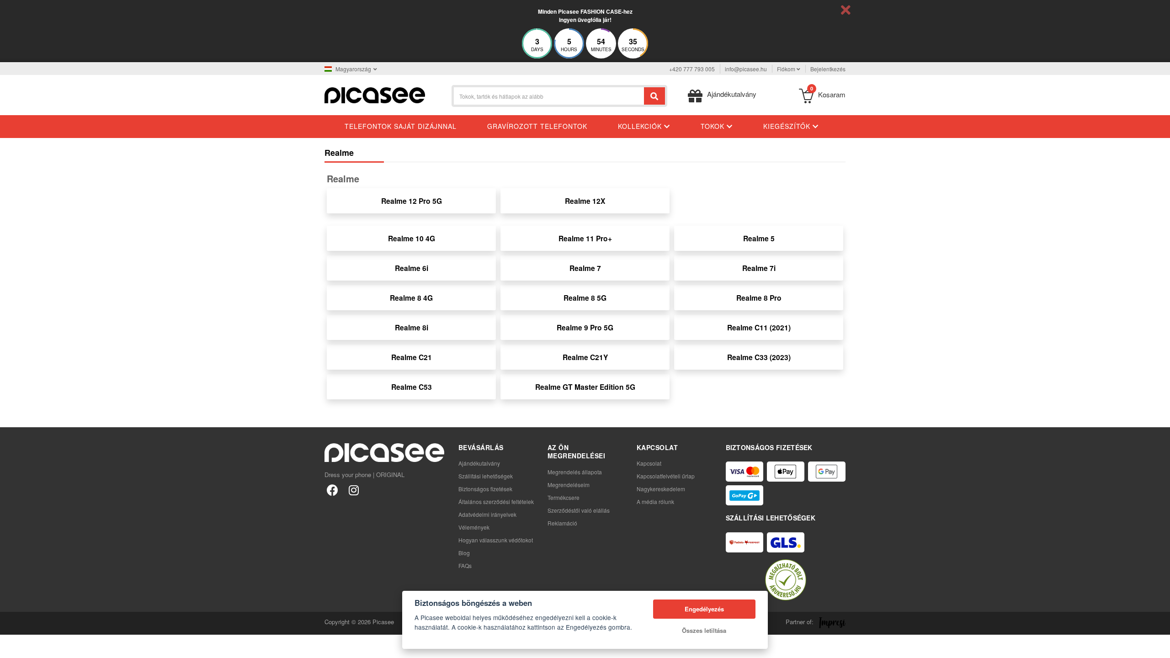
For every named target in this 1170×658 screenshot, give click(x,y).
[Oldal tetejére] (12, 646)
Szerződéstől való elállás (579, 510)
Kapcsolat (649, 463)
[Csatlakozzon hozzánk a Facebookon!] (332, 489)
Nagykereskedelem (661, 489)
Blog (464, 553)
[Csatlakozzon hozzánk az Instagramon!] (353, 489)
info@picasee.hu (746, 69)
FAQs (465, 565)
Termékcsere (564, 497)
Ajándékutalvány (479, 463)
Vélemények (473, 527)
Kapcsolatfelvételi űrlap (666, 476)
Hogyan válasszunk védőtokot (495, 540)
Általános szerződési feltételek (496, 501)
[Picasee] (374, 94)
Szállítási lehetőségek (485, 476)
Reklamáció (562, 523)
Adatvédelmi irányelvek (487, 514)
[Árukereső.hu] (786, 580)
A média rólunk (655, 501)
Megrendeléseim (569, 484)
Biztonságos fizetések (485, 489)
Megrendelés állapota (575, 472)
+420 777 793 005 (692, 69)
